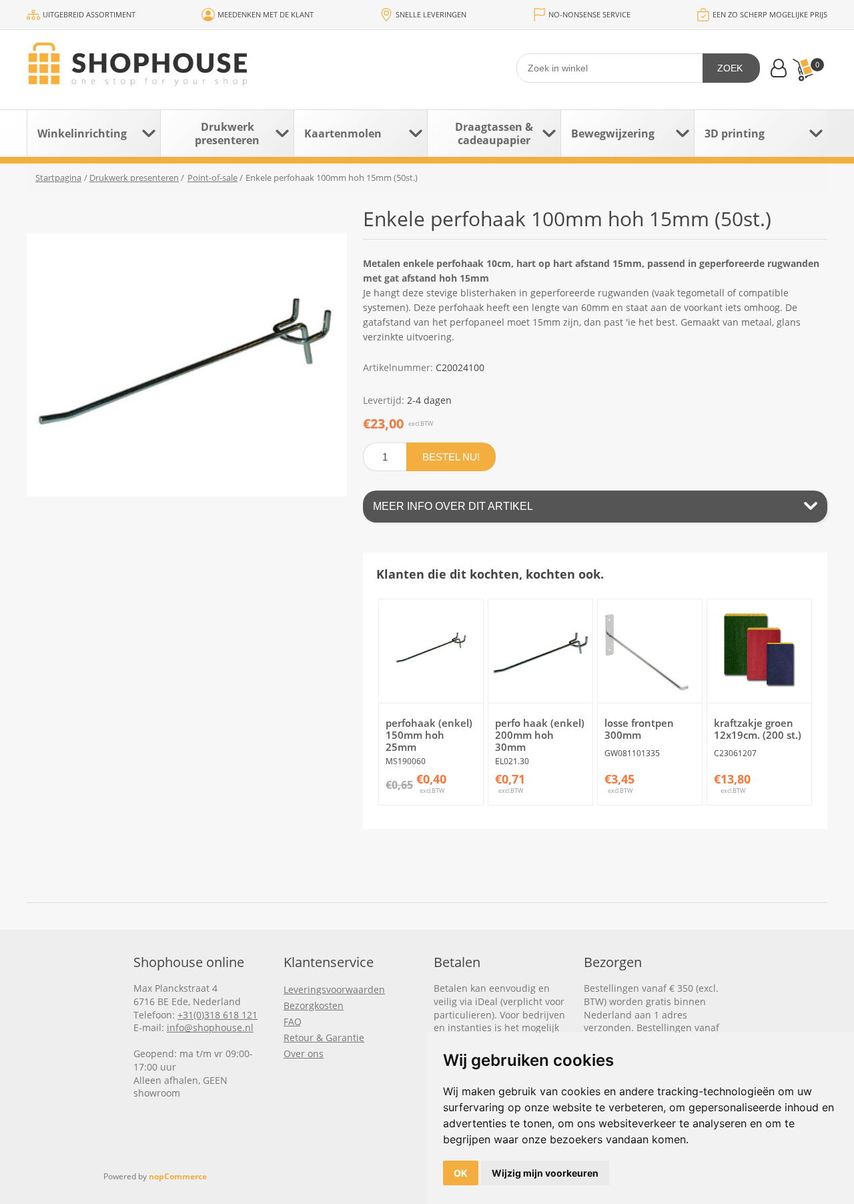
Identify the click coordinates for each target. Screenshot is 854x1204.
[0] (803, 69)
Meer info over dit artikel (453, 506)
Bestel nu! (451, 457)
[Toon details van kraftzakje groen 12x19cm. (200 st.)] (759, 651)
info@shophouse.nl (210, 1027)
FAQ (293, 1021)
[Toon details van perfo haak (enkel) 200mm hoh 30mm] (540, 651)
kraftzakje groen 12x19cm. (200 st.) (757, 729)
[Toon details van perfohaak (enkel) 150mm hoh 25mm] (430, 651)
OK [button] (461, 1173)
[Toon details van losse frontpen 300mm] (649, 651)
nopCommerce (178, 1176)
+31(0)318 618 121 (217, 1014)
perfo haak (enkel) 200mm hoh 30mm (539, 735)
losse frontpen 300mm (639, 729)
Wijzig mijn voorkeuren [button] (545, 1173)
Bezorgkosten (314, 1005)
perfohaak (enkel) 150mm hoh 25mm (429, 735)
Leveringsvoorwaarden (334, 989)
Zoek (730, 68)
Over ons (304, 1053)
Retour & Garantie (324, 1037)
